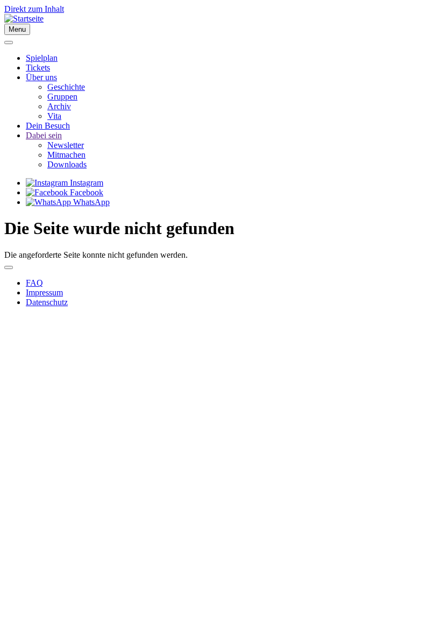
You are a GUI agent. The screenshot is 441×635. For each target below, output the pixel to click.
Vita (54, 116)
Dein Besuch (48, 125)
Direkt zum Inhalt (34, 8)
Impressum (44, 292)
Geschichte (66, 86)
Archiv (59, 106)
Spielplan (42, 57)
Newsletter (65, 145)
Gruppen (62, 96)
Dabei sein (44, 135)
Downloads (67, 164)
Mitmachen (66, 154)
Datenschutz (47, 302)
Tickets (38, 67)
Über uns (41, 77)
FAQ (34, 282)
